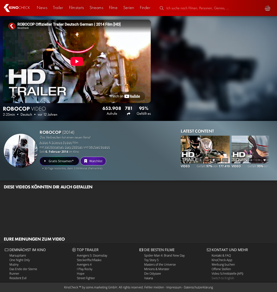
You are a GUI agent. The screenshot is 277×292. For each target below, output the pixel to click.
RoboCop (57, 132)
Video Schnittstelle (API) (227, 273)
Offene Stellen (221, 269)
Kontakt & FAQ (221, 255)
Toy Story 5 (151, 260)
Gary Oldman (74, 147)
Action (44, 143)
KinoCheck (71, 287)
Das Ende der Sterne (23, 269)
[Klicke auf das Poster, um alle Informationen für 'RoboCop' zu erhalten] (21, 151)
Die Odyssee (152, 273)
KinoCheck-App (222, 260)
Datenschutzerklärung (198, 287)
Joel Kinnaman (54, 147)
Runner (14, 273)
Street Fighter (86, 278)
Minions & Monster (156, 269)
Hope (80, 273)
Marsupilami (17, 255)
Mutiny (13, 264)
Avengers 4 (84, 264)
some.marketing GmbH (101, 287)
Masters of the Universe (160, 264)
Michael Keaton (99, 147)
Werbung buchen (223, 264)
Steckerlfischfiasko (89, 260)
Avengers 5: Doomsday (92, 255)
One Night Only (19, 260)
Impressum (173, 287)
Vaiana (148, 278)
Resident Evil (18, 278)
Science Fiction (62, 143)
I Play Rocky (84, 269)
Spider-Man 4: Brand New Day (164, 255)
